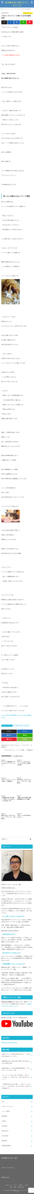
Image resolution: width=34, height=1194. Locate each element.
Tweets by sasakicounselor (9, 1042)
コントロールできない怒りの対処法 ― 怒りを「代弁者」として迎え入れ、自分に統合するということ (16, 1077)
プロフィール (9, 1185)
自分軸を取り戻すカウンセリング (17, 4)
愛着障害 (4, 1116)
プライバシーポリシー (8, 1167)
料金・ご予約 (13, 1187)
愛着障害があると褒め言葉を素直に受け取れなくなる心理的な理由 (16, 1062)
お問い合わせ (5, 1177)
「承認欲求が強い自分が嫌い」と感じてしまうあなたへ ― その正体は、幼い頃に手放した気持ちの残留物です (16, 1086)
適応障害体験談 (6, 1145)
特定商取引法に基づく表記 (9, 1158)
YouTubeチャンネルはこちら (11, 952)
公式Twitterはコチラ (9, 934)
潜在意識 (4, 1126)
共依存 (27, 725)
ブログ (15, 1185)
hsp (3, 1101)
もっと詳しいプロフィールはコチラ (13, 916)
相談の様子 (5, 1131)
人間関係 (17, 725)
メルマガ (26, 1185)
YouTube (20, 1185)
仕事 (22, 725)
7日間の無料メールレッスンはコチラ (14, 964)
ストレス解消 (6, 1111)
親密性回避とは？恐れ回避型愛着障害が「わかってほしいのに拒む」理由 (16, 1069)
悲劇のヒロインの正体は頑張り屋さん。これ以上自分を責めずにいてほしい (16, 1055)
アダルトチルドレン (7, 725)
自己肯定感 (5, 1136)
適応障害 (4, 1140)
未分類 (4, 1121)
